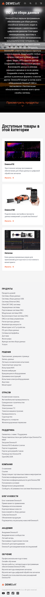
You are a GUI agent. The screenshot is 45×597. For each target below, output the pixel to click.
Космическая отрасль (10, 397)
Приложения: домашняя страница (15, 356)
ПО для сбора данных (10, 330)
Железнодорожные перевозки (14, 422)
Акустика (5, 382)
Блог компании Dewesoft (12, 500)
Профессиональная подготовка (14, 559)
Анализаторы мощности (11, 324)
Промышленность (9, 414)
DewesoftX (9, 164)
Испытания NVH (8, 368)
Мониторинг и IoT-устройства (13, 327)
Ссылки (5, 471)
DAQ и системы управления (13, 319)
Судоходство (7, 417)
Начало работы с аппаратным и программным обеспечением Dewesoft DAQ (20, 565)
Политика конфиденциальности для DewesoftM (21, 480)
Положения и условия (10, 483)
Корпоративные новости (11, 509)
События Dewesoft (9, 515)
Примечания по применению (13, 503)
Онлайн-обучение (9, 561)
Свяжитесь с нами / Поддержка (14, 434)
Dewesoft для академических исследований (19, 547)
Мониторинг (7, 385)
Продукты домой (8, 293)
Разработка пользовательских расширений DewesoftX (19, 576)
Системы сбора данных (11, 296)
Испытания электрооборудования (15, 379)
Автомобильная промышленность (15, 400)
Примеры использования (12, 506)
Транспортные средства (11, 365)
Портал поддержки (9, 448)
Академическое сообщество (13, 535)
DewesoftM (10, 210)
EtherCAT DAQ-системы (11, 304)
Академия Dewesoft (10, 532)
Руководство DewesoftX (11, 454)
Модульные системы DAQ (12, 313)
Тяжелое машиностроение (12, 411)
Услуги (4, 344)
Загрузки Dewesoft (9, 442)
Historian (9, 253)
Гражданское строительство (13, 402)
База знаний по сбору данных (13, 512)
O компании (6, 469)
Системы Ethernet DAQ (11, 302)
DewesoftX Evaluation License (13, 445)
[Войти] (36, 3)
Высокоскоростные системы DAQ (15, 316)
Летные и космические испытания (15, 362)
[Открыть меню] (41, 3)
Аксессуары (6, 339)
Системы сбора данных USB (13, 299)
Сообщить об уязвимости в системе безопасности (22, 489)
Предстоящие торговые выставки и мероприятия (21, 474)
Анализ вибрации (9, 371)
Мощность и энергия (10, 420)
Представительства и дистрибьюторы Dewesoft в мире (21, 438)
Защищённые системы (11, 307)
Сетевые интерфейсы (10, 333)
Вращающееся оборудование (14, 373)
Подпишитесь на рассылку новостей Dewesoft (20, 520)
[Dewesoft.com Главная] (11, 3)
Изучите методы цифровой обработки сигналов (21, 572)
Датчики (5, 336)
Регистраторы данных (11, 322)
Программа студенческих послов (15, 541)
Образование (7, 405)
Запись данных (8, 359)
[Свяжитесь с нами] (25, 3)
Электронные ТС (8, 408)
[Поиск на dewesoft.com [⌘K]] (30, 3)
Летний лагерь (8, 538)
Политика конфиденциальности (14, 477)
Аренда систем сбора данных (13, 342)
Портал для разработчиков (12, 451)
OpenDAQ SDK (7, 457)
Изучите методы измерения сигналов (17, 569)
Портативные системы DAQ (12, 310)
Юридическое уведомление (13, 486)
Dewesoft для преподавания (13, 544)
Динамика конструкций (11, 376)
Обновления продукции (11, 518)
